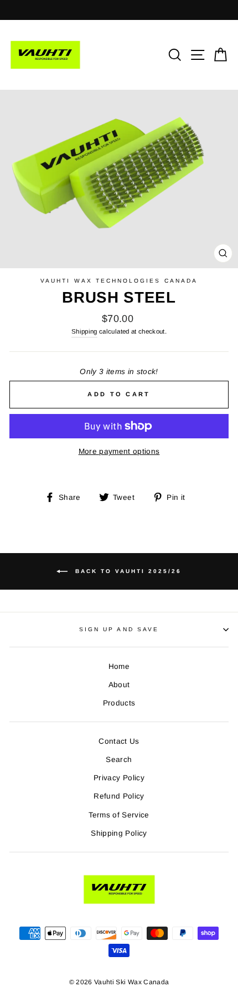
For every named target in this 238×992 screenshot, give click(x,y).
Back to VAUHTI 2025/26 (127, 571)
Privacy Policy (119, 778)
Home (119, 666)
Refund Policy (119, 796)
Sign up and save (119, 629)
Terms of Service (119, 815)
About (119, 685)
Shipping (84, 331)
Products (119, 703)
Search (119, 759)
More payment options (119, 451)
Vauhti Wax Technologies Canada (119, 281)
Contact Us (119, 741)
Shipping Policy (119, 833)
